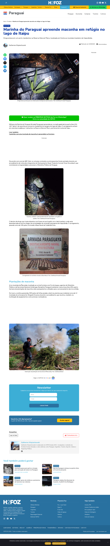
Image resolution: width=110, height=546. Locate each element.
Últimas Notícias (8, 7)
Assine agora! (64, 422)
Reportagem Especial (36, 516)
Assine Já (63, 7)
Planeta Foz (48, 7)
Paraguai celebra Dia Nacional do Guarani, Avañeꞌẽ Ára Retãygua (63, 482)
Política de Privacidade (89, 533)
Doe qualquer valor (90, 511)
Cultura (60, 518)
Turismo (39, 7)
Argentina (34, 7)
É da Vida (60, 511)
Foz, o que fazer (62, 506)
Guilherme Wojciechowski (17, 45)
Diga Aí (60, 508)
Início (4, 21)
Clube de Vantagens (90, 513)
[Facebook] (22, 452)
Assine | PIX (88, 506)
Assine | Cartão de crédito (92, 508)
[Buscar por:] (6, 3)
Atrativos (87, 516)
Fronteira (9, 21)
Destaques (17, 7)
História (60, 516)
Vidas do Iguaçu (62, 513)
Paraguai (25, 7)
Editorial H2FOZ (35, 518)
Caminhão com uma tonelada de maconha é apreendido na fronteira (31, 134)
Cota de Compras (89, 518)
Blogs (55, 7)
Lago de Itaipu (13, 436)
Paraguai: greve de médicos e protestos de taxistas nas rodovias (27, 482)
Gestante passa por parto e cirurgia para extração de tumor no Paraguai (26, 470)
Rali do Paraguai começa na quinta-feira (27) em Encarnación (66, 470)
